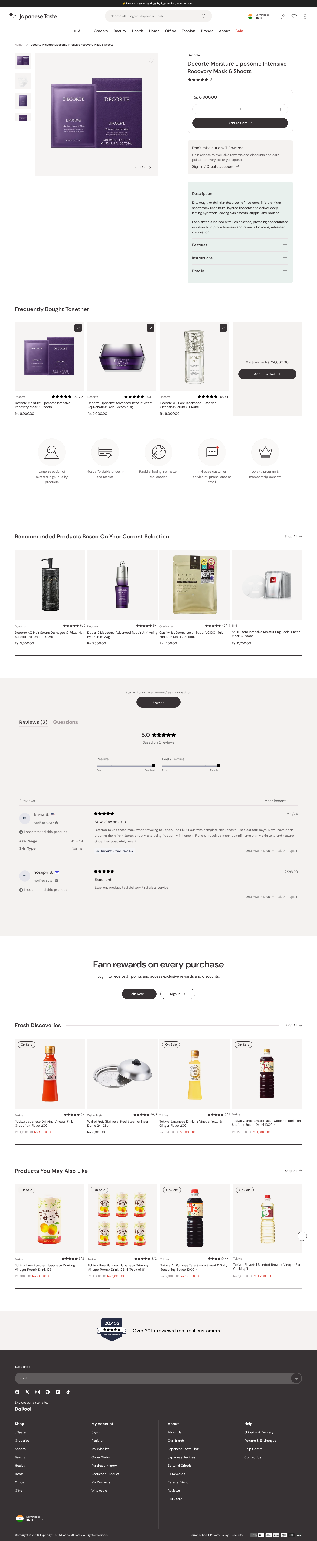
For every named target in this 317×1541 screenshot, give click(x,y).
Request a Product (105, 1474)
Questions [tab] (65, 723)
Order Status (101, 1457)
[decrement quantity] (200, 109)
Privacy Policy (219, 1535)
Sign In (96, 1432)
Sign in (158, 702)
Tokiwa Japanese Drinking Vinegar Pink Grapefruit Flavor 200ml (44, 1124)
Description (202, 193)
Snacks (20, 1449)
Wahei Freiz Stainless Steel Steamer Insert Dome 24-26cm (118, 1124)
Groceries (22, 1440)
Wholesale (99, 1490)
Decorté (194, 55)
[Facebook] (17, 1392)
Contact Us (252, 1457)
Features (199, 245)
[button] (200, 79)
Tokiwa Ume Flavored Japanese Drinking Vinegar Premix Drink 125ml (45, 1267)
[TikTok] (68, 1392)
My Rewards (100, 1482)
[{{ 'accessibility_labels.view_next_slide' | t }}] (302, 1236)
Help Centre (253, 1449)
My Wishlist (100, 1449)
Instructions (202, 258)
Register (97, 1440)
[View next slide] (150, 167)
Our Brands (176, 1440)
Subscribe (296, 1378)
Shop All (291, 536)
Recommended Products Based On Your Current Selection (92, 536)
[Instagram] (37, 1392)
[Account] (283, 16)
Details (198, 270)
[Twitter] (27, 1392)
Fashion (188, 30)
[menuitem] (78, 31)
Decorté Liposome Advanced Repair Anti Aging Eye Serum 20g (122, 635)
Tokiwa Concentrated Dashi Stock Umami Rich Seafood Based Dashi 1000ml (266, 1123)
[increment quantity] (280, 109)
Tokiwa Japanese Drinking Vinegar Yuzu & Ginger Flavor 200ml (190, 1124)
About (224, 30)
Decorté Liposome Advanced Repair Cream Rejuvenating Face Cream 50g (119, 405)
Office (170, 30)
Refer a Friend (178, 1482)
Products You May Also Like (51, 1170)
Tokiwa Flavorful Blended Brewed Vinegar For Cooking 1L (266, 1267)
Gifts (18, 1490)
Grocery (101, 30)
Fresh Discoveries (38, 1025)
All (80, 30)
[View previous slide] (135, 167)
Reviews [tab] (33, 723)
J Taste (20, 1432)
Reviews (174, 1490)
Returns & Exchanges (260, 1440)
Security (237, 1535)
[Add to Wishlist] (151, 60)
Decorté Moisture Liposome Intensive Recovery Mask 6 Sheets (42, 405)
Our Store (175, 1499)
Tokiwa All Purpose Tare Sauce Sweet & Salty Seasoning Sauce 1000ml (194, 1267)
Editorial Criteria (180, 1465)
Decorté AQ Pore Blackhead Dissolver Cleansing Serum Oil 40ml (188, 405)
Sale (239, 30)
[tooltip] (114, 851)
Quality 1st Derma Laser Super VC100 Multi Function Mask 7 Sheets (191, 635)
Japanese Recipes (181, 1457)
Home (154, 30)
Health (137, 30)
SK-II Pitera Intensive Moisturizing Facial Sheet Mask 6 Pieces (266, 634)
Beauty (120, 30)
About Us (174, 1432)
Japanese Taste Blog (183, 1449)
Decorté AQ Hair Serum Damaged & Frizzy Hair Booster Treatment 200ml (49, 635)
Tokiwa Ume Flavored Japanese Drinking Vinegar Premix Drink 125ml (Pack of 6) (118, 1267)
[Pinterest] (47, 1392)
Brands (207, 30)
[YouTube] (58, 1392)
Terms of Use (198, 1535)
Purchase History (104, 1465)
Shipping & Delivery (259, 1432)
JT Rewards (176, 1474)
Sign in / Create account (212, 166)
